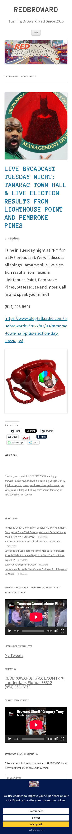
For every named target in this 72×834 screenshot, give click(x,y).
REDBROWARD (36, 10)
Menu (36, 32)
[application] (36, 617)
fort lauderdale (41, 480)
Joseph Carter (57, 480)
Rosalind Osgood (20, 490)
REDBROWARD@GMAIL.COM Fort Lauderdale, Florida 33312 (34, 680)
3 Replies (12, 238)
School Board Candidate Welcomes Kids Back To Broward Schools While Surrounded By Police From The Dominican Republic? (35, 555)
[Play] (10, 631)
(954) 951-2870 (18, 686)
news (25, 485)
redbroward (53, 485)
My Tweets (14, 655)
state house (43, 490)
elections (19, 480)
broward (9, 480)
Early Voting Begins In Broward (20, 564)
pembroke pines (38, 485)
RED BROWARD (38, 476)
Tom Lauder (25, 494)
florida (28, 480)
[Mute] (56, 631)
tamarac (54, 490)
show (33, 490)
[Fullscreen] (62, 631)
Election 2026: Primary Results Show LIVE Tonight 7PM (32, 541)
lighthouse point (13, 485)
